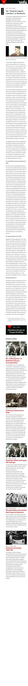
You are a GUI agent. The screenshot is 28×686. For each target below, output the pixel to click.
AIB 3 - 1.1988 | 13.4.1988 (10, 8)
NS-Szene (2, 11)
